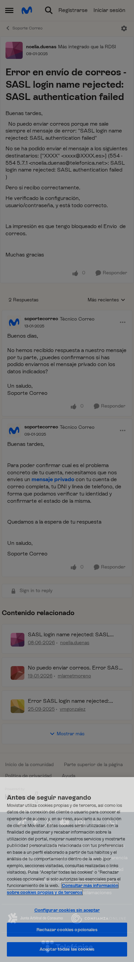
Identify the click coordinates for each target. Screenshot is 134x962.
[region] (67, 869)
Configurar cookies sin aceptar (67, 910)
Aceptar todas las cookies (67, 949)
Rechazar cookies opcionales (67, 929)
